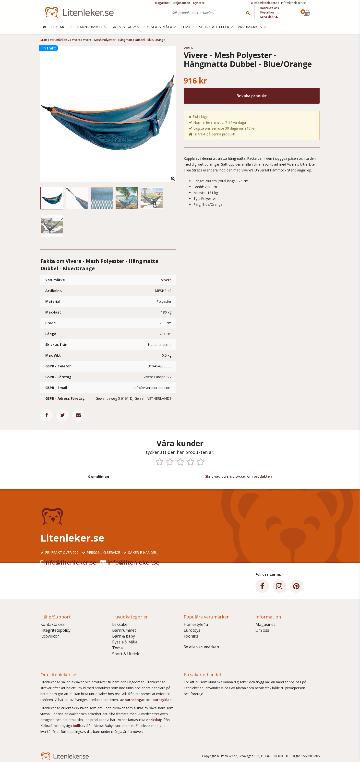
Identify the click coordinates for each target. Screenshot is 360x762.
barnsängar (135, 699)
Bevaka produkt (252, 95)
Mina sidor (268, 17)
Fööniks (191, 636)
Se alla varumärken (201, 647)
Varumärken (251, 26)
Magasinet (265, 624)
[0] (317, 12)
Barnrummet (124, 630)
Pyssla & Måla (124, 642)
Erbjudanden (181, 3)
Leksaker (120, 624)
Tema (117, 648)
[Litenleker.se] (79, 12)
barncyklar (162, 699)
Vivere (166, 280)
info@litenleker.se (70, 562)
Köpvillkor (49, 636)
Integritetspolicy (55, 630)
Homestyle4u (196, 624)
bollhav (79, 725)
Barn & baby (123, 636)
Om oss (262, 630)
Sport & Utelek (125, 653)
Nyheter (198, 3)
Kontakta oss (52, 624)
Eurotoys (192, 630)
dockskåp (154, 719)
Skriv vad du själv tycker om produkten (238, 476)
